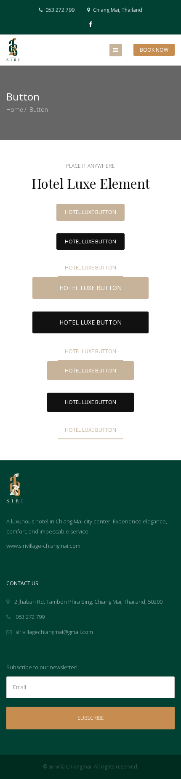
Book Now (154, 49)
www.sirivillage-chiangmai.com (43, 545)
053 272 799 (59, 9)
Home (14, 110)
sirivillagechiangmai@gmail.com (54, 632)
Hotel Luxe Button (90, 212)
